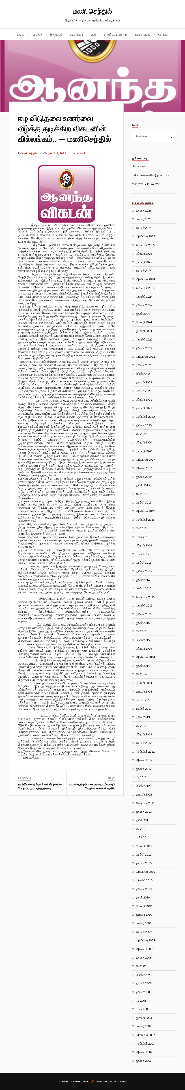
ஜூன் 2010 (143, 897)
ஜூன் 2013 (143, 717)
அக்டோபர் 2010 (145, 871)
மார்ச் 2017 (142, 554)
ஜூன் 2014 (143, 665)
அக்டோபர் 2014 (145, 657)
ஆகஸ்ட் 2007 (144, 1052)
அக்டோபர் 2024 (145, 279)
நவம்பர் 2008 (144, 983)
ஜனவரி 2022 (144, 382)
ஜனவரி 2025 (144, 262)
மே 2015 (141, 631)
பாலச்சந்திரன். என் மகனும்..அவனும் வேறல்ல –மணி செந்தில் (92, 786)
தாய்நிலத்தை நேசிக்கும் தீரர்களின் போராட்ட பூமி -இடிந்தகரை (40, 786)
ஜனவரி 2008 (144, 1017)
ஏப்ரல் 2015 (143, 639)
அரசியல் (37, 34)
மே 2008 (141, 1000)
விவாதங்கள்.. (142, 34)
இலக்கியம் (56, 34)
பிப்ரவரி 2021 (144, 399)
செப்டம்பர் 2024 (145, 287)
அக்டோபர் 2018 (145, 511)
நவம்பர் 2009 (144, 931)
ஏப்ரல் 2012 (143, 785)
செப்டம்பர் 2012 (145, 751)
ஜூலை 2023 (144, 348)
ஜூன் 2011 (143, 820)
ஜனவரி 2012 (144, 794)
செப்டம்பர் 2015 (145, 597)
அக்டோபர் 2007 (145, 1034)
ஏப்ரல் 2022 (143, 373)
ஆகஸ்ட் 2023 (144, 339)
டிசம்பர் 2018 (143, 502)
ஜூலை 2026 (144, 210)
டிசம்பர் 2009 (143, 923)
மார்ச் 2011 (142, 837)
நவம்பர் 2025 (144, 227)
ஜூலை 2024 (144, 305)
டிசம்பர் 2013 (143, 700)
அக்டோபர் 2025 (145, 236)
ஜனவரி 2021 (144, 408)
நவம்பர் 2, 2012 (57, 153)
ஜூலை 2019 (144, 476)
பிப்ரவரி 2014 (144, 682)
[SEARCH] (170, 136)
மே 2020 (141, 433)
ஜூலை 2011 (144, 811)
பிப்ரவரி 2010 (144, 906)
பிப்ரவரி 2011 (144, 846)
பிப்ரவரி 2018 (144, 545)
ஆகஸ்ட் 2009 (144, 949)
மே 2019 (141, 494)
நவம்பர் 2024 (144, 270)
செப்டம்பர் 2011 (145, 803)
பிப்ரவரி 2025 (144, 253)
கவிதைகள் (76, 34)
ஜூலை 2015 (144, 614)
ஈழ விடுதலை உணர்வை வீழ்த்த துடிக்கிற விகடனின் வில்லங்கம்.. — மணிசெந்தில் (64, 128)
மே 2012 (141, 777)
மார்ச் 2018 (142, 537)
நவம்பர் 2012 (144, 742)
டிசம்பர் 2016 (143, 562)
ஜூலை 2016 (144, 571)
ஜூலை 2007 (144, 1060)
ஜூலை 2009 (144, 957)
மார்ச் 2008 (142, 1009)
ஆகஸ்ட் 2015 (144, 605)
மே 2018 (141, 528)
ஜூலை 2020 (144, 425)
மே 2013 (141, 725)
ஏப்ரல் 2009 (143, 974)
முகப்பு (21, 34)
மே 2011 (141, 828)
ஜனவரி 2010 (144, 914)
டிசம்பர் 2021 (143, 390)
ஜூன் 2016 (143, 579)
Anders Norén (117, 1081)
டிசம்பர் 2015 (143, 588)
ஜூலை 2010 (144, 889)
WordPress (82, 1081)
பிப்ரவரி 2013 (144, 734)
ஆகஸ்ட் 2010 (144, 880)
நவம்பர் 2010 (144, 863)
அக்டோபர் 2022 (145, 356)
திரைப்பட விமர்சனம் (115, 34)
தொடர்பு (163, 34)
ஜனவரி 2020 (144, 451)
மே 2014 (141, 674)
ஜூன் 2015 (143, 622)
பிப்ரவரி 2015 (144, 648)
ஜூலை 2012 (144, 768)
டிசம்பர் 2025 (143, 219)
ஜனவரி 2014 (144, 691)
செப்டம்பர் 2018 (145, 519)
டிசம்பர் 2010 (143, 854)
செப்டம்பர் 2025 (145, 245)
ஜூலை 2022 (144, 365)
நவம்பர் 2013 (144, 708)
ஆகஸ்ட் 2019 (144, 468)
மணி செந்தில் (92, 11)
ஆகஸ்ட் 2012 (144, 760)
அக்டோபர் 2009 (145, 940)
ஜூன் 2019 (143, 485)
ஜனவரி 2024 (144, 330)
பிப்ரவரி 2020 (144, 442)
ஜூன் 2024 (143, 313)
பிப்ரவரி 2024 (144, 322)
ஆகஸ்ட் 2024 (144, 296)
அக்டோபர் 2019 (145, 459)
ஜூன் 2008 (143, 992)
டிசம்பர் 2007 (143, 1026)
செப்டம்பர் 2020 (145, 416)
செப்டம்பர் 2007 (145, 1043)
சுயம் (93, 34)
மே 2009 (141, 966)
